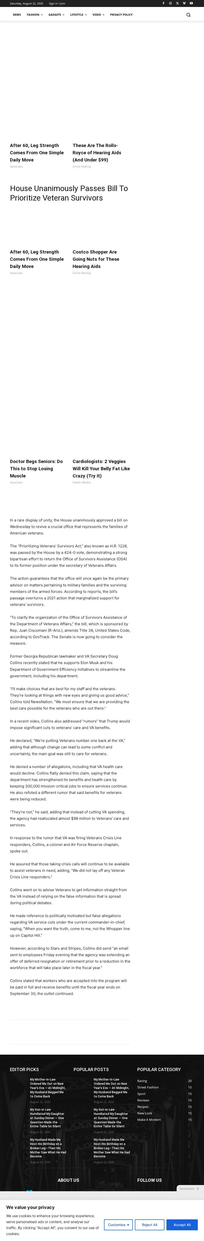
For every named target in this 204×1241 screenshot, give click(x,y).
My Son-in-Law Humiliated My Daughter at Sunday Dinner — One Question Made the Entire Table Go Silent (47, 1118)
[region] (102, 1220)
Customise (116, 1225)
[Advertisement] (102, 58)
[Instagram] (170, 3)
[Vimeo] (184, 3)
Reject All (149, 1225)
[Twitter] (177, 3)
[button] (188, 15)
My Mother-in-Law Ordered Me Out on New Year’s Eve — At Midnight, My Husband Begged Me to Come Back (48, 1088)
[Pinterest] (67, 505)
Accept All (182, 1225)
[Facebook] (163, 3)
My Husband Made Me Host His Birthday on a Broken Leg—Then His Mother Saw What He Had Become (48, 1148)
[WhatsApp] (79, 505)
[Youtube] (191, 3)
